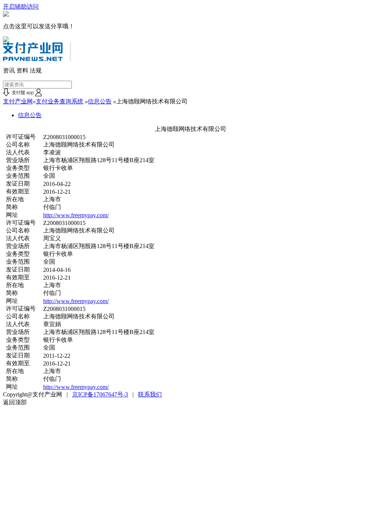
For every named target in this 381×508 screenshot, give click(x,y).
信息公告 (100, 101)
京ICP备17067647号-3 (100, 394)
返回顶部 (15, 402)
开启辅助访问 (21, 6)
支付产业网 (18, 101)
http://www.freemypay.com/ (76, 215)
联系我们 (150, 394)
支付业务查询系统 (59, 101)
